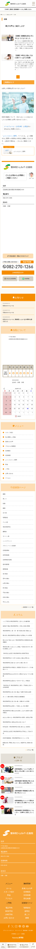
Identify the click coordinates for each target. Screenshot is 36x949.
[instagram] (16, 926)
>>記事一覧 (18, 760)
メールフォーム (9, 126)
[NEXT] (31, 388)
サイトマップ (18, 930)
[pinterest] (23, 926)
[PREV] (4, 388)
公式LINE (19, 126)
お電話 (25, 126)
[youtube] (27, 926)
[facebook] (8, 926)
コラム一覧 (30, 750)
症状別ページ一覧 (28, 607)
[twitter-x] (12, 926)
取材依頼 (25, 930)
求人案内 (31, 930)
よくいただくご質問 (10, 136)
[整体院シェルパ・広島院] (15, 3)
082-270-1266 (5, 856)
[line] (19, 926)
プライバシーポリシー (8, 930)
